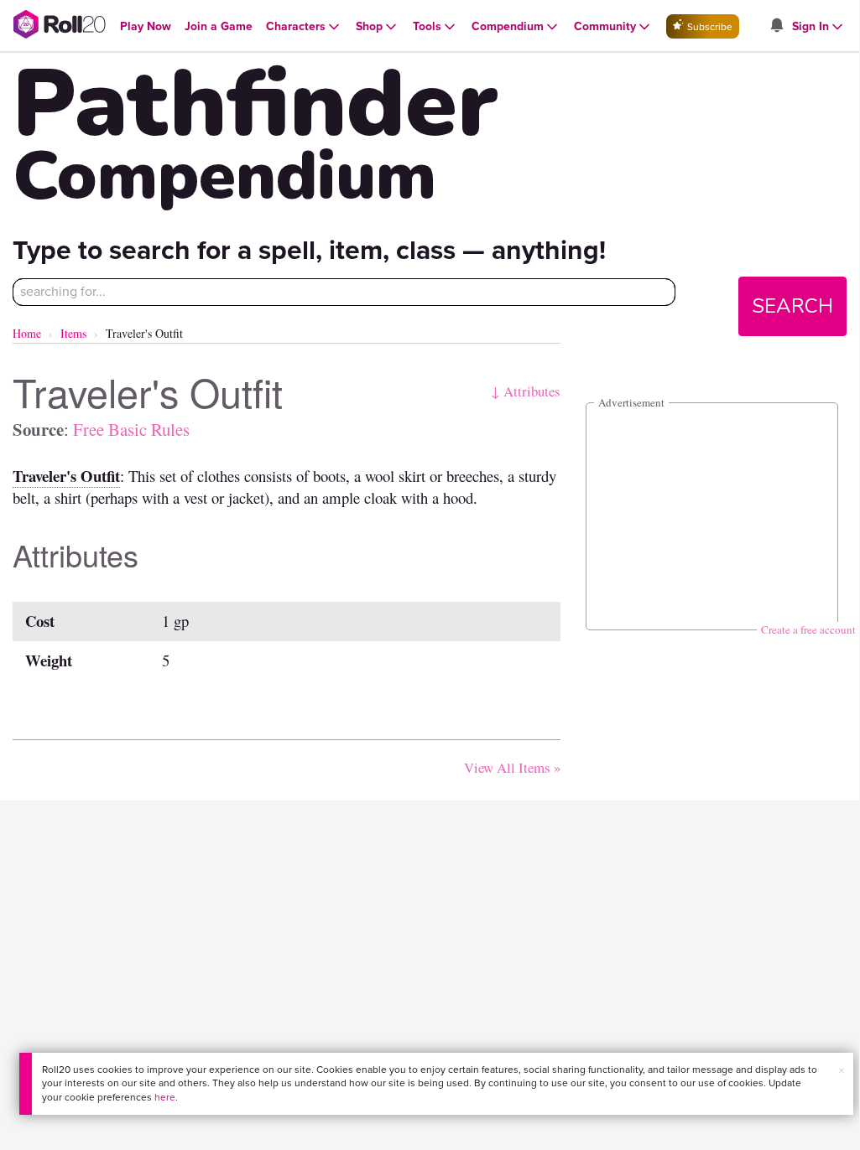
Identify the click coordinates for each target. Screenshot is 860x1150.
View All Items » (512, 767)
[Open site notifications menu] (776, 26)
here (164, 1097)
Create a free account (808, 629)
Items (73, 333)
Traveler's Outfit (66, 475)
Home (27, 333)
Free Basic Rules (131, 429)
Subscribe (708, 26)
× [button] (841, 1070)
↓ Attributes (525, 391)
